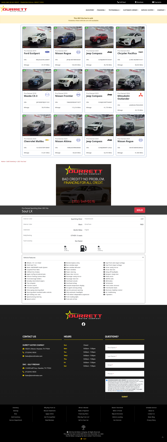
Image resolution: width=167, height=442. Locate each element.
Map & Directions (117, 414)
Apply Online (50, 414)
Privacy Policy (120, 390)
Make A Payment (83, 411)
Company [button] (160, 10)
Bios (15, 414)
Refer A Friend (117, 411)
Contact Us (151, 414)
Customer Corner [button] (130, 10)
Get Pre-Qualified (49, 417)
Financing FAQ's (83, 414)
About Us (151, 411)
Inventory (90, 10)
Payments (157, 2)
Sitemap (15, 411)
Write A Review (83, 408)
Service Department (15, 420)
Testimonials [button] (114, 10)
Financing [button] (101, 10)
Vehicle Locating (117, 417)
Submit (125, 397)
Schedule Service (151, 408)
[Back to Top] (162, 437)
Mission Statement (49, 411)
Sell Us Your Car (83, 420)
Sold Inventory (11, 161)
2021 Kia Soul (21, 161)
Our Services (117, 420)
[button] (83, 279)
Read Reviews (49, 420)
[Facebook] (83, 325)
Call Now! (122, 2)
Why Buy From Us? (83, 417)
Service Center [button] (147, 10)
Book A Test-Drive (117, 408)
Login (84, 439)
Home (3, 161)
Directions (139, 2)
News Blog (151, 417)
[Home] (13, 8)
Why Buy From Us (49, 408)
